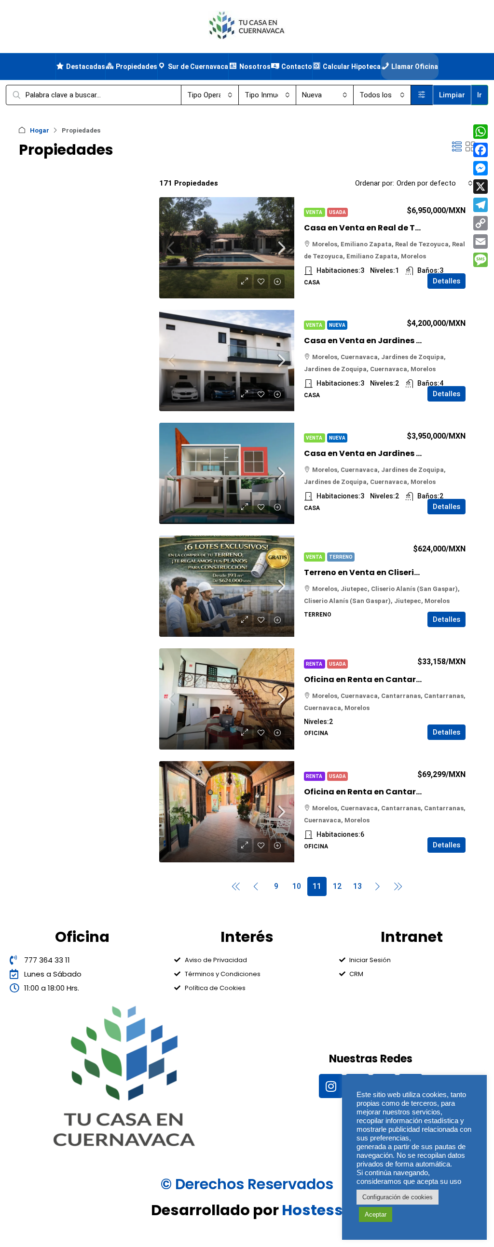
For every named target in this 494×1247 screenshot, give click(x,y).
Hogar (39, 130)
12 (337, 886)
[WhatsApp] (480, 131)
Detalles (446, 281)
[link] (226, 247)
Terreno (341, 557)
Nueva (337, 325)
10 (296, 886)
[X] (480, 186)
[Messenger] (480, 168)
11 (317, 886)
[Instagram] (331, 1086)
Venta (314, 212)
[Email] (480, 241)
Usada (337, 212)
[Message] (480, 260)
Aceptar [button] (375, 1214)
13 (357, 886)
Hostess (312, 1210)
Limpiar (452, 95)
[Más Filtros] (422, 95)
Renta (314, 664)
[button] (457, 147)
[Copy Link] (480, 223)
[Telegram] (480, 205)
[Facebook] (480, 150)
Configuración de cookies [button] (397, 1197)
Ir (479, 95)
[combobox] (210, 95)
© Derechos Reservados (247, 1184)
